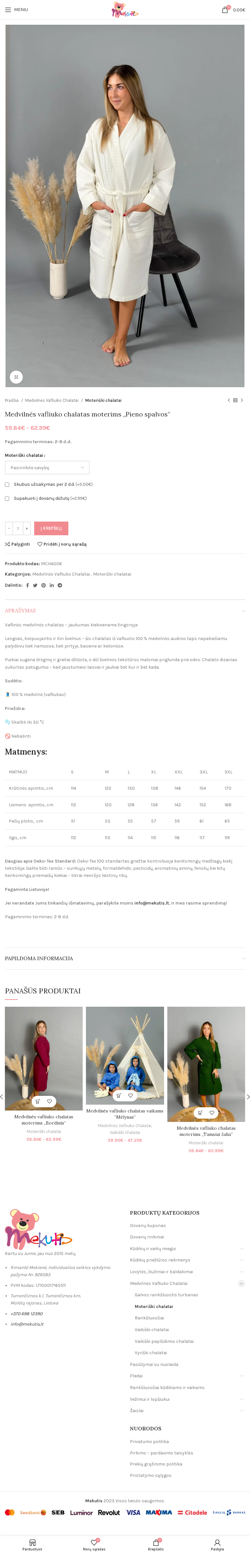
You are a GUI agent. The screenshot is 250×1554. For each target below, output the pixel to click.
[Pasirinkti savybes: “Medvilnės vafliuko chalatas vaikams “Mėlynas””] (119, 1095)
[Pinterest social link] (43, 585)
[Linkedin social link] (52, 585)
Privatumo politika (149, 1441)
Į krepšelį (51, 528)
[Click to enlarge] (16, 377)
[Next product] (242, 400)
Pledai (136, 1376)
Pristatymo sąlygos (151, 1475)
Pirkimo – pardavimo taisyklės (161, 1453)
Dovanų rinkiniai (147, 1237)
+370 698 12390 (26, 1313)
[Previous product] (229, 400)
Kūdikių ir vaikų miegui (153, 1248)
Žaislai (137, 1410)
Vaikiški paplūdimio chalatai (164, 1341)
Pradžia (12, 400)
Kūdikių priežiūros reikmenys (160, 1260)
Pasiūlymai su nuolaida (154, 1364)
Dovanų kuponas (148, 1225)
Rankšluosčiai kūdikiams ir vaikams (167, 1387)
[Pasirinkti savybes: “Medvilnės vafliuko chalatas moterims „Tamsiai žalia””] (200, 1113)
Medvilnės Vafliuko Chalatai (52, 400)
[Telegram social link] (60, 585)
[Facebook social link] (27, 585)
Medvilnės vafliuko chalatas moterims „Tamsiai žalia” (206, 1131)
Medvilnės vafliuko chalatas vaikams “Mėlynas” (124, 1114)
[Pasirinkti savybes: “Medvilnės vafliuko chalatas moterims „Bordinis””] (38, 1101)
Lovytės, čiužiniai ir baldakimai (161, 1272)
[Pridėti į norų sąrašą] (49, 1101)
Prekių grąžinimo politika (156, 1464)
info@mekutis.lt (151, 903)
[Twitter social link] (35, 585)
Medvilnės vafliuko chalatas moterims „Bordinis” (43, 1120)
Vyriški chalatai (151, 1353)
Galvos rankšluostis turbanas (166, 1295)
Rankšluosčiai (149, 1318)
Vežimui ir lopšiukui (150, 1399)
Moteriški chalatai (103, 400)
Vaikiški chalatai (125, 1132)
